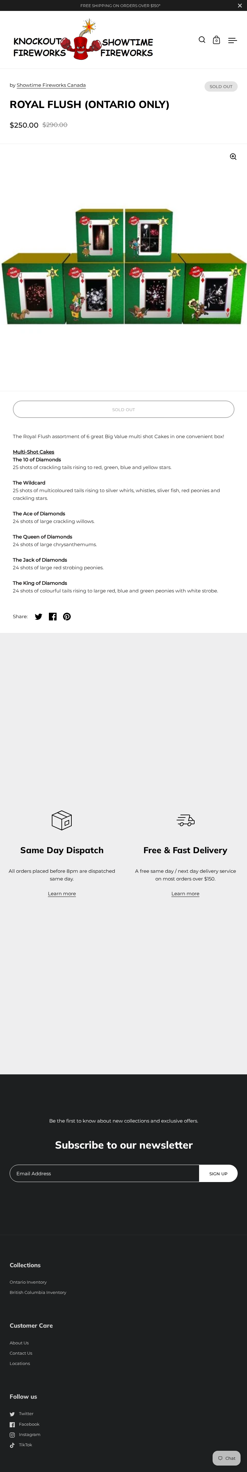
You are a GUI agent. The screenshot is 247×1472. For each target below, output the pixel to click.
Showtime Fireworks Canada (51, 85)
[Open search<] (202, 39)
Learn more (62, 893)
